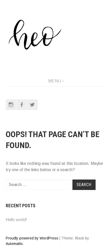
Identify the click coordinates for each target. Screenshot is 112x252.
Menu (54, 81)
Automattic (14, 244)
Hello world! (16, 219)
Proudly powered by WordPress (32, 238)
